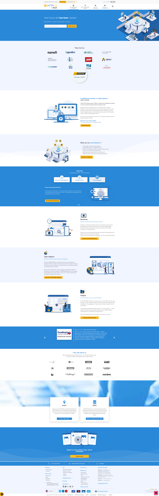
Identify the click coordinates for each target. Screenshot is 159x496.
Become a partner (49, 469)
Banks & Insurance (84, 474)
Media (47, 477)
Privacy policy (93, 494)
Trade (82, 475)
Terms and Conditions (79, 494)
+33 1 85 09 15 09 (71, 1)
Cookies (110, 494)
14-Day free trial (79, 456)
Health (82, 481)
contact (101, 463)
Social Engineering (106, 480)
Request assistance (102, 494)
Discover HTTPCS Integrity (89, 317)
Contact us (65, 475)
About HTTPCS (48, 475)
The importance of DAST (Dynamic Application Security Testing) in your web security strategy (106, 476)
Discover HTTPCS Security (52, 200)
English (51, 491)
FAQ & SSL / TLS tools (66, 471)
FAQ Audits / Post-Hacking (67, 472)
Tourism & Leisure (84, 482)
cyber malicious (83, 331)
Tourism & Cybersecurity (107, 478)
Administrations (83, 472)
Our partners (48, 471)
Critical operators (84, 479)
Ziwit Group (48, 480)
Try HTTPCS (62, 1)
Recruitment (48, 478)
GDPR (87, 494)
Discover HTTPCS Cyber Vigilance (53, 277)
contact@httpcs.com (78, 463)
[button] (73, 7)
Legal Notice (70, 494)
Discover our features (87, 157)
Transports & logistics (84, 484)
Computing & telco (84, 478)
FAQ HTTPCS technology (67, 469)
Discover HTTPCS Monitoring (90, 238)
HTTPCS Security (86, 125)
